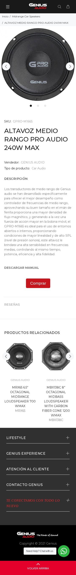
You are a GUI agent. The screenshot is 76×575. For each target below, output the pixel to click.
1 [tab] (31, 106)
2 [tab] (38, 106)
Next (70, 66)
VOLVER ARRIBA (38, 568)
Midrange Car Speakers (26, 16)
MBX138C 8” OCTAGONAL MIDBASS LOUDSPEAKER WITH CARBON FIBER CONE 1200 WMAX (56, 401)
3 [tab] (45, 106)
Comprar (38, 283)
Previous (6, 66)
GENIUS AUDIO (33, 162)
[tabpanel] (38, 64)
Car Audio (39, 168)
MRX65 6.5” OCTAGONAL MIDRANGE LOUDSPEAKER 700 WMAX (20, 397)
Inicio (5, 16)
